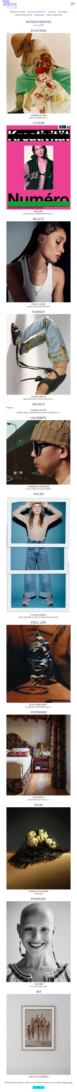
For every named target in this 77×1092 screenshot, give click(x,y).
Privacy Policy (67, 1082)
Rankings (39, 15)
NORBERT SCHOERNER (38, 486)
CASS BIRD (39, 984)
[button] (45, 5)
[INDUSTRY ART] (29, 399)
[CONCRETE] (28, 214)
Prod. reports (54, 15)
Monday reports (37, 12)
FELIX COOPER (39, 304)
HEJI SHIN (38, 211)
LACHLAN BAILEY (38, 614)
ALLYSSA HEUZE (38, 396)
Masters (62, 12)
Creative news (18, 12)
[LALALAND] (30, 489)
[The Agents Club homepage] (10, 5)
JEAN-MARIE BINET (38, 704)
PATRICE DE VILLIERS (38, 891)
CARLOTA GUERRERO (38, 1076)
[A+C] (32, 986)
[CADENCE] (30, 707)
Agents (52, 12)
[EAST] (31, 118)
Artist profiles (23, 15)
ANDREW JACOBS (39, 115)
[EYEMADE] (38, 894)
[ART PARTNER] (24, 617)
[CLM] (29, 306)
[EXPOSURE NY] (34, 800)
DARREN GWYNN (38, 410)
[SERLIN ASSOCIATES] (25, 412)
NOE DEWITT (38, 797)
